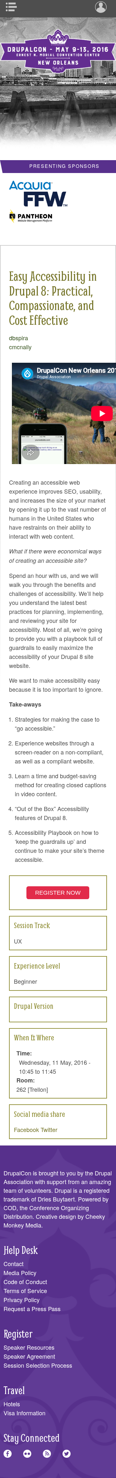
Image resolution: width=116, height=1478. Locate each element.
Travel (14, 1390)
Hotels (12, 1404)
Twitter (49, 1129)
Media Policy (20, 1272)
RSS (47, 1454)
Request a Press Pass (32, 1308)
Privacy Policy (22, 1299)
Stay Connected (32, 1437)
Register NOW (58, 893)
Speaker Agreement (29, 1356)
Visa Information (24, 1413)
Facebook (26, 1129)
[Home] (58, 46)
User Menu (102, 7)
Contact (14, 1263)
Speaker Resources (29, 1347)
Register (18, 1333)
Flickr (27, 1454)
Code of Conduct (25, 1281)
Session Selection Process (38, 1365)
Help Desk (21, 1249)
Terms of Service (25, 1290)
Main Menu (13, 7)
